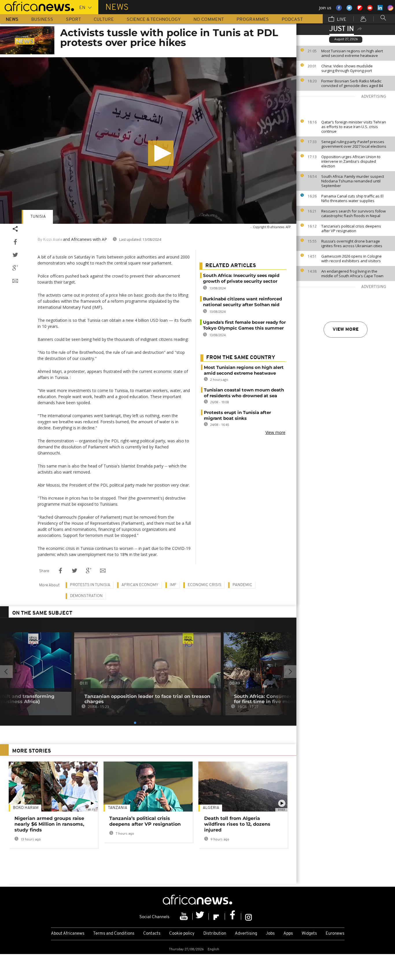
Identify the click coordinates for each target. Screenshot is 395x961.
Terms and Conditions (113, 934)
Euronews (335, 934)
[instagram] (248, 916)
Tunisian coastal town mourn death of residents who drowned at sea (244, 392)
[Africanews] (37, 6)
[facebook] (233, 916)
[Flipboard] (217, 916)
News (12, 19)
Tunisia (38, 217)
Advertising (246, 934)
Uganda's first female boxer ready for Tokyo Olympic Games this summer (244, 325)
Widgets (309, 934)
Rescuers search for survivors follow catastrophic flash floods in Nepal (353, 213)
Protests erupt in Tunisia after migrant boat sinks (237, 415)
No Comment (208, 19)
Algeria (211, 808)
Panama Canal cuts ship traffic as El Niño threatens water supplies (352, 198)
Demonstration (86, 596)
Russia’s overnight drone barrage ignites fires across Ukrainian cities (351, 243)
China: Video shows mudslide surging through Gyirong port (347, 68)
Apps (288, 934)
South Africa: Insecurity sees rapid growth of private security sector (241, 278)
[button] (160, 153)
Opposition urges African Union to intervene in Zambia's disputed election (351, 161)
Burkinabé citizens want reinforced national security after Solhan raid (242, 301)
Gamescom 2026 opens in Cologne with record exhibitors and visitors (351, 258)
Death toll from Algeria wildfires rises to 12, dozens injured (237, 824)
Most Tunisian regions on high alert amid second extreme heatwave (352, 53)
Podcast (292, 19)
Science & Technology (154, 19)
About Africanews (67, 934)
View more (346, 329)
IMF (173, 585)
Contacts (151, 934)
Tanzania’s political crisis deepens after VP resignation (351, 228)
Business (42, 19)
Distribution (214, 934)
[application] (148, 140)
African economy (139, 585)
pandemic (242, 585)
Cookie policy (182, 934)
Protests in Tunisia (90, 585)
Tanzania (117, 808)
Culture (104, 19)
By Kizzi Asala (50, 240)
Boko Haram (25, 808)
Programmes (253, 19)
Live (341, 19)
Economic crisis (204, 585)
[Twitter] (201, 916)
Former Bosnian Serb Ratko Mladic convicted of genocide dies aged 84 (352, 83)
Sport (73, 19)
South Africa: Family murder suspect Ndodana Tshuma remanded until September (352, 181)
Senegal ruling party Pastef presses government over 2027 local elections (353, 144)
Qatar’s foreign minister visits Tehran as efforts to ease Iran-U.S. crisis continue (353, 127)
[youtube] (184, 916)
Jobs (270, 934)
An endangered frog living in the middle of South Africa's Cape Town (352, 273)
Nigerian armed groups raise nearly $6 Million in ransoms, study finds (49, 824)
